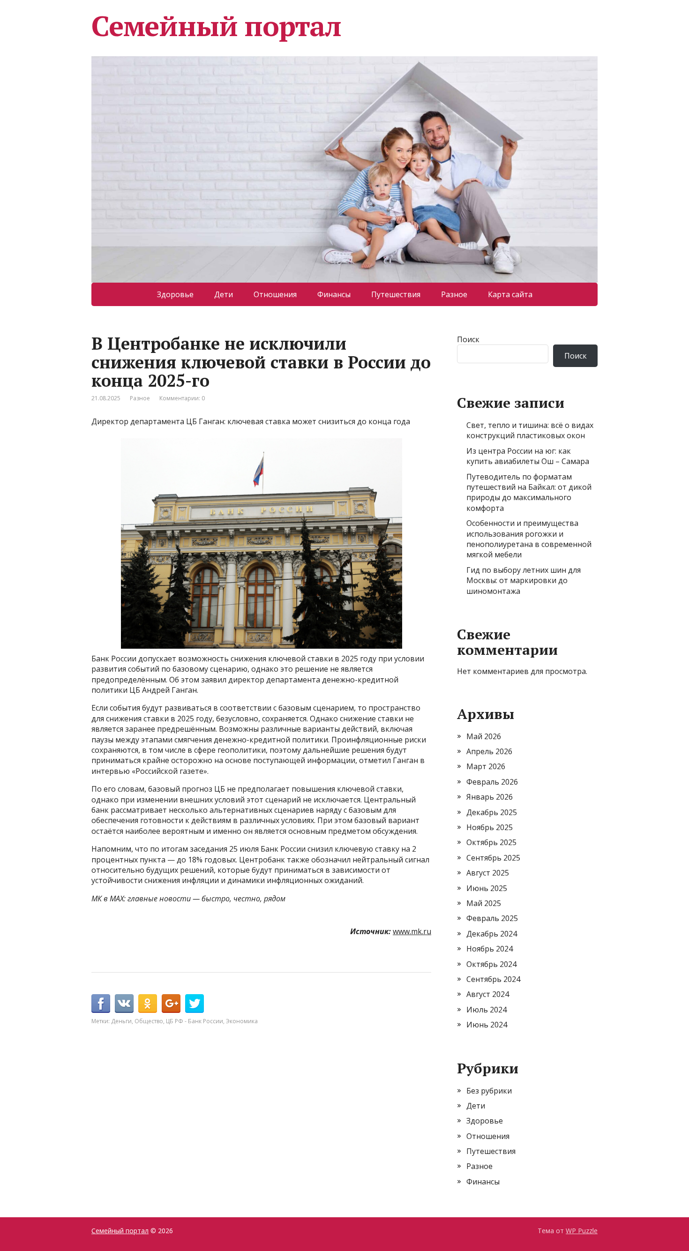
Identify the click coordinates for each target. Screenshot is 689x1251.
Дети (223, 294)
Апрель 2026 (489, 751)
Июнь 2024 (486, 1024)
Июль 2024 (486, 1009)
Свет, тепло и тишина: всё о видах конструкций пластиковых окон (529, 430)
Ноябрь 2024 (489, 949)
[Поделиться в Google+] (171, 1003)
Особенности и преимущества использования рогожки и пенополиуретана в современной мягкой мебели (529, 539)
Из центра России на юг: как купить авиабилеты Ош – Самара (527, 456)
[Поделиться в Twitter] (194, 1003)
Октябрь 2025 (491, 842)
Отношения (275, 294)
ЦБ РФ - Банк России (194, 1021)
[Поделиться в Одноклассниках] (147, 1003)
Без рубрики (489, 1091)
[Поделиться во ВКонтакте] (124, 1003)
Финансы (334, 294)
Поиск (468, 339)
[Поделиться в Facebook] (100, 1003)
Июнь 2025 (486, 888)
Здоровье (175, 294)
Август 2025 (487, 873)
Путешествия (395, 294)
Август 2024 (487, 994)
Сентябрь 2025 (493, 858)
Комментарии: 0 (182, 398)
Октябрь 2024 (491, 964)
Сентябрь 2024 (493, 979)
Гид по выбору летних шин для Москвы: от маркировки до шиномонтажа (523, 580)
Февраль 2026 (492, 782)
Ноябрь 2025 (489, 827)
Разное (454, 294)
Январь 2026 (489, 797)
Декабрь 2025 (491, 812)
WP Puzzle (582, 1230)
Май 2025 (483, 903)
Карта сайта (510, 294)
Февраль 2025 (492, 918)
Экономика (242, 1021)
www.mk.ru (412, 931)
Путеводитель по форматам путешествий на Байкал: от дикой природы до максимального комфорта (529, 492)
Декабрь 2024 (491, 934)
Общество (149, 1021)
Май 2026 (483, 736)
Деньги (121, 1021)
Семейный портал (216, 25)
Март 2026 (485, 766)
